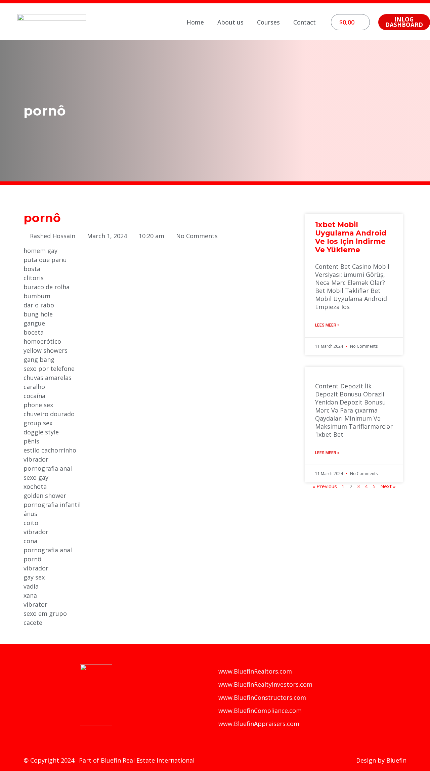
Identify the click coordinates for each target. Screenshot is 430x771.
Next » (388, 486)
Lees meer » (327, 325)
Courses (268, 22)
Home (195, 22)
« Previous (324, 486)
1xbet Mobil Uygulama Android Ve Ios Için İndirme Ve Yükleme (350, 237)
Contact (304, 22)
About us (230, 22)
